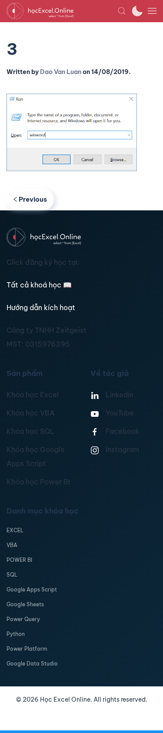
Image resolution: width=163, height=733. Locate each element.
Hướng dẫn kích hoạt (41, 307)
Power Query (23, 619)
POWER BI (19, 560)
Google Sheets (25, 604)
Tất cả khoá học (39, 284)
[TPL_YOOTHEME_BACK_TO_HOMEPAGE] (62, 11)
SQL (12, 574)
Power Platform (27, 648)
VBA (12, 545)
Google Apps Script (32, 589)
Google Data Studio (32, 663)
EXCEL (15, 530)
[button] (121, 11)
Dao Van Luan (60, 72)
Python (16, 634)
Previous (33, 199)
